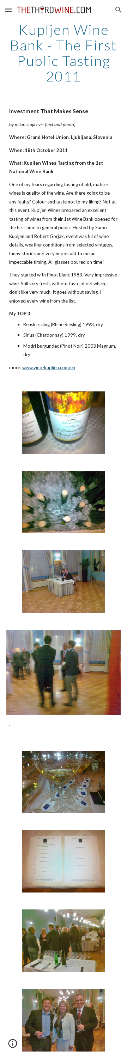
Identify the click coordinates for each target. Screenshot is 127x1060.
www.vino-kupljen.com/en (48, 367)
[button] (8, 9)
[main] (63, 53)
